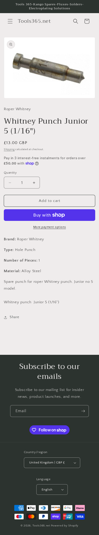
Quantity (10, 172)
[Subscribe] (83, 411)
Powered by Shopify (65, 525)
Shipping (9, 149)
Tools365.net (41, 525)
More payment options (49, 227)
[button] (10, 21)
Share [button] (14, 317)
